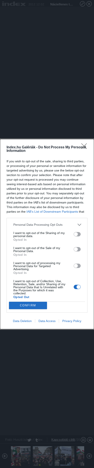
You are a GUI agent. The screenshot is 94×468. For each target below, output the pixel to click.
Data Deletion (22, 321)
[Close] (85, 147)
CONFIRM (28, 305)
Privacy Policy (71, 321)
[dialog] (47, 234)
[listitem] (47, 224)
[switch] (77, 234)
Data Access (47, 321)
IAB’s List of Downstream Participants (52, 211)
